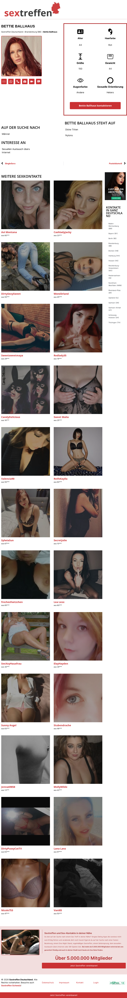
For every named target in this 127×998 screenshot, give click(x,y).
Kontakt (79, 982)
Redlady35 (60, 355)
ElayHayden (61, 663)
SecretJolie (60, 540)
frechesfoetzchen (12, 602)
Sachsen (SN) (114, 303)
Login (95, 982)
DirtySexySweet (11, 293)
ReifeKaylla (60, 478)
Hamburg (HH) (114, 256)
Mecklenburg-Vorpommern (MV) (114, 268)
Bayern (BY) (113, 233)
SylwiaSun (7, 540)
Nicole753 (7, 910)
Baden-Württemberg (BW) (114, 226)
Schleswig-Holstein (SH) (114, 316)
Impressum (64, 982)
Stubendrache (62, 725)
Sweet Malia (61, 417)
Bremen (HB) (113, 251)
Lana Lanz (60, 848)
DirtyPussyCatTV (11, 848)
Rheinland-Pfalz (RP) (115, 291)
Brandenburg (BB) (33, 32)
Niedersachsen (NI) (114, 277)
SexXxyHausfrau (11, 663)
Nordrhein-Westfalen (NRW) (115, 284)
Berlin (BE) (113, 238)
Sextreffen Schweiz (11, 985)
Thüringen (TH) (114, 322)
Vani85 (58, 910)
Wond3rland (61, 293)
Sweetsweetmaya (12, 355)
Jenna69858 (8, 787)
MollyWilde (60, 787)
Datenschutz (48, 982)
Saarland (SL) (114, 298)
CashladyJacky (62, 232)
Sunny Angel (8, 725)
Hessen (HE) (113, 261)
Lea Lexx (59, 602)
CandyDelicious (10, 417)
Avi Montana (9, 232)
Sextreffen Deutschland (12, 32)
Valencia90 (7, 478)
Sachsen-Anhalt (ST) (115, 309)
